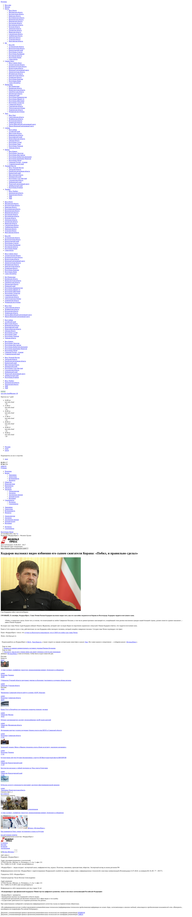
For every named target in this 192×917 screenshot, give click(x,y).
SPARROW (81, 912)
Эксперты (8, 489)
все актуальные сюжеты (9, 835)
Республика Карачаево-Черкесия (20, 158)
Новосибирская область (17, 139)
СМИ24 (80, 914)
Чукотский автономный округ (19, 184)
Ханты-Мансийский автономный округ (22, 124)
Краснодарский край (16, 50)
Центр (7, 9)
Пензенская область (15, 93)
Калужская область (15, 23)
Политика (8, 471)
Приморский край (15, 177)
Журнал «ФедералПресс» (36, 828)
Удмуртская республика (17, 108)
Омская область (14, 140)
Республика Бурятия (16, 187)
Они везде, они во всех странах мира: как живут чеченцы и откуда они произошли (32, 652)
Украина (11, 675)
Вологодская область (16, 68)
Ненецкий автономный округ (19, 70)
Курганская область (15, 121)
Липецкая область (15, 28)
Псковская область (15, 77)
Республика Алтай (15, 142)
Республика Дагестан (16, 153)
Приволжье (9, 84)
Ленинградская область (17, 72)
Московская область (15, 12)
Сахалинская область (16, 180)
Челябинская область (16, 119)
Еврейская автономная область (19, 171)
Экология (8, 487)
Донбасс (7, 189)
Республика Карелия (16, 79)
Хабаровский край (15, 182)
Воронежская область (16, 19)
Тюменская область (15, 122)
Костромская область (16, 25)
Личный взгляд (14, 496)
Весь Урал (12, 115)
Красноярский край (15, 137)
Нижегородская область (17, 90)
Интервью (12, 498)
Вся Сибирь (13, 130)
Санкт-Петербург (15, 83)
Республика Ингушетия (17, 155)
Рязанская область (15, 32)
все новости (5, 794)
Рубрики (4, 468)
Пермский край (14, 95)
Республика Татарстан (16, 102)
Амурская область (15, 169)
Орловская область (15, 30)
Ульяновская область (16, 110)
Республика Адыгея (15, 52)
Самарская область (15, 104)
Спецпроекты (9, 500)
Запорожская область (16, 193)
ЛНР (10, 196)
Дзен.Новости (37, 642)
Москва (7, 7)
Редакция (4, 846)
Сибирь (7, 128)
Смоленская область (16, 34)
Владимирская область (16, 18)
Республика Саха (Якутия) (18, 178)
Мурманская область (16, 74)
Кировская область (15, 88)
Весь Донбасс (13, 191)
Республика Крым (15, 57)
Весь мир (8, 5)
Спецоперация (33, 809)
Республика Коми (15, 81)
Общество (8, 482)
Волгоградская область (16, 48)
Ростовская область (15, 55)
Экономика (12, 475)
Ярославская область (16, 41)
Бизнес (7, 473)
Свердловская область (16, 117)
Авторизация (5, 848)
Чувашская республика (16, 111)
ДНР (10, 198)
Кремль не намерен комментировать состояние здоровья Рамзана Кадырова (30, 648)
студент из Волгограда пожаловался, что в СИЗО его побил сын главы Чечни (51, 632)
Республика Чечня (15, 160)
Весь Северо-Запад (15, 63)
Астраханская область (16, 46)
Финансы (12, 480)
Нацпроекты (9, 486)
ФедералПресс (131, 642)
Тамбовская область (15, 36)
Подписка (12, 502)
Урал (6, 113)
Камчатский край (15, 173)
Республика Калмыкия (16, 54)
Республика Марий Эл (16, 99)
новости (3, 466)
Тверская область (14, 37)
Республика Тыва (15, 144)
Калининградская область (17, 66)
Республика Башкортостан (18, 97)
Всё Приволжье (14, 86)
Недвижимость (14, 478)
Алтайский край (14, 131)
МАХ (29, 642)
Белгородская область (16, 14)
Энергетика (13, 477)
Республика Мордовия (16, 101)
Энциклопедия (14, 491)
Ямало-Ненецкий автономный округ (21, 126)
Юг (6, 43)
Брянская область (15, 16)
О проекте (4, 843)
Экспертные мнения (16, 495)
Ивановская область (15, 21)
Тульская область (14, 39)
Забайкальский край (16, 186)
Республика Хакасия (16, 146)
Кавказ (7, 149)
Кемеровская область (16, 135)
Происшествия (10, 484)
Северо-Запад (9, 61)
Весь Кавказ (13, 151)
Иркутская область (15, 133)
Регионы (4, 2)
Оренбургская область (16, 92)
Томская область (14, 148)
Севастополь (13, 59)
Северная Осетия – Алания (18, 162)
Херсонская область (15, 195)
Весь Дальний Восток (16, 167)
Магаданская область (16, 175)
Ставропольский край (16, 164)
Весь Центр (13, 10)
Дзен (86, 642)
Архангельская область (17, 65)
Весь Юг (12, 45)
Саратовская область (16, 106)
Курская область (14, 27)
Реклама (7, 447)
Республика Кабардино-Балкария (20, 157)
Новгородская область (16, 75)
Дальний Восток (10, 166)
